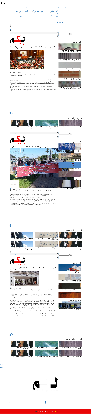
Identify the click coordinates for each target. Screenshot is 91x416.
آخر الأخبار (17, 33)
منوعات (53, 7)
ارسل (12, 114)
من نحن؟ (1, 363)
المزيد (58, 7)
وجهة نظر (35, 12)
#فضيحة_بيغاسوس (59, 22)
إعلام (57, 10)
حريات (49, 7)
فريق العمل (66, 7)
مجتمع (22, 7)
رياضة (31, 7)
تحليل (17, 11)
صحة (21, 13)
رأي (35, 7)
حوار (41, 12)
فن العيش (53, 15)
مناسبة (52, 11)
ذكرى (57, 17)
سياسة (18, 7)
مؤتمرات (26, 11)
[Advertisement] (33, 103)
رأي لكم (34, 10)
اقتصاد (27, 7)
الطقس (57, 13)
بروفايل (42, 13)
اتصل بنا (1, 366)
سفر (52, 12)
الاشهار (1, 364)
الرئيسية (13, 7)
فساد (57, 11)
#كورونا (57, 15)
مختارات (52, 10)
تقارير (17, 10)
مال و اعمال (27, 10)
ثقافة (39, 7)
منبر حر (34, 11)
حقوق (48, 10)
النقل (21, 12)
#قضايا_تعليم (22, 15)
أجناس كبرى (44, 7)
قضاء (21, 10)
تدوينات (34, 13)
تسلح (57, 16)
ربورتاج (42, 11)
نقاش (38, 11)
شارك (12, 113)
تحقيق (42, 10)
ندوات (38, 12)
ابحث (71, 34)
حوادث (21, 11)
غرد (11, 112)
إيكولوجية (57, 12)
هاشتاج (34, 15)
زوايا (56, 18)
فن (37, 10)
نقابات (21, 16)
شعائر (52, 13)
